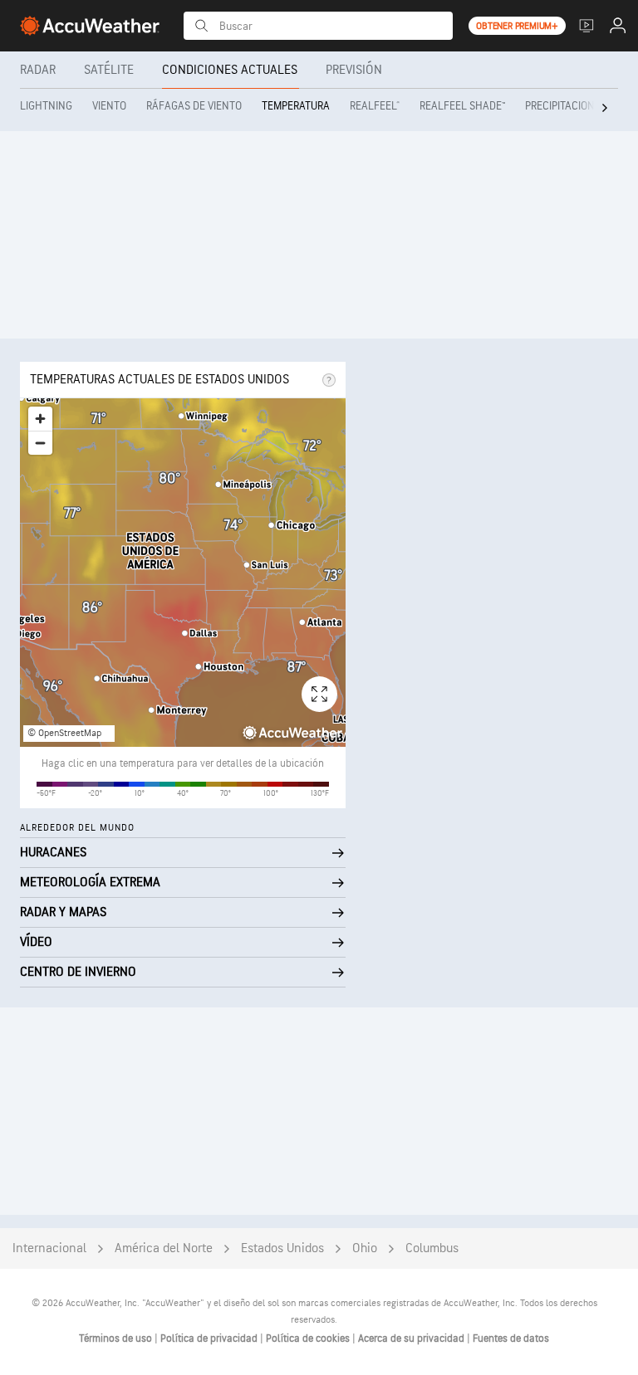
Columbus (432, 1248)
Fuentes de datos (511, 1338)
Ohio (364, 1248)
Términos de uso (117, 1338)
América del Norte (164, 1248)
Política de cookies (309, 1338)
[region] (183, 572)
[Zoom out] (40, 443)
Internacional (49, 1248)
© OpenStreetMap (64, 733)
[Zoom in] (40, 419)
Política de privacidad (210, 1338)
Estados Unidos (282, 1248)
